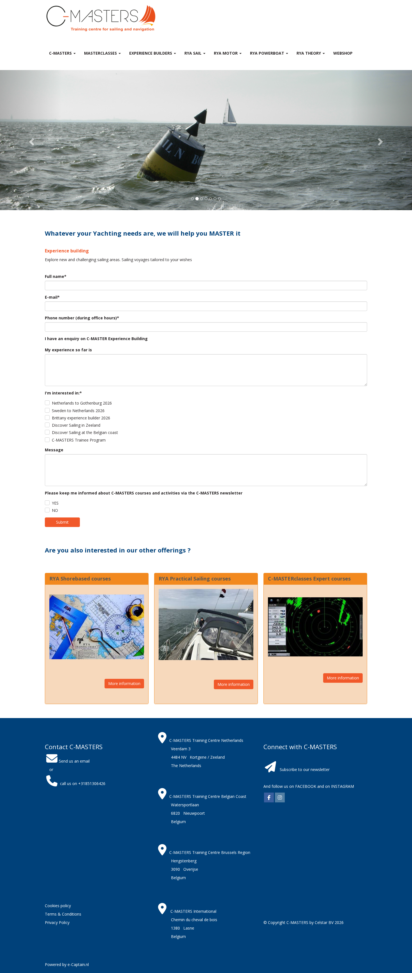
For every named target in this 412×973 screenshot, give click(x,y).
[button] (31, 140)
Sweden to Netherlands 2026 (78, 410)
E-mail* (52, 297)
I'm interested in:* (63, 393)
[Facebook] (268, 797)
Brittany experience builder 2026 (81, 418)
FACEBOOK (305, 786)
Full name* (55, 276)
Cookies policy (58, 905)
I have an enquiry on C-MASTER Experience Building (96, 338)
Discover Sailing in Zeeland (76, 425)
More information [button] (124, 683)
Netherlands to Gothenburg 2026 (82, 403)
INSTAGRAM (342, 786)
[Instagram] (279, 797)
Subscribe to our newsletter (305, 769)
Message (54, 449)
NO (55, 510)
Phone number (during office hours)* (82, 318)
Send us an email (74, 761)
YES (55, 503)
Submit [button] (62, 522)
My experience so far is (68, 349)
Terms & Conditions (63, 914)
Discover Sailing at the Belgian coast (85, 432)
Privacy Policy (57, 922)
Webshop (343, 53)
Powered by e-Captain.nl (67, 964)
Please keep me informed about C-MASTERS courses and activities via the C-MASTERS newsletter (143, 493)
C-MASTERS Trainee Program (79, 440)
